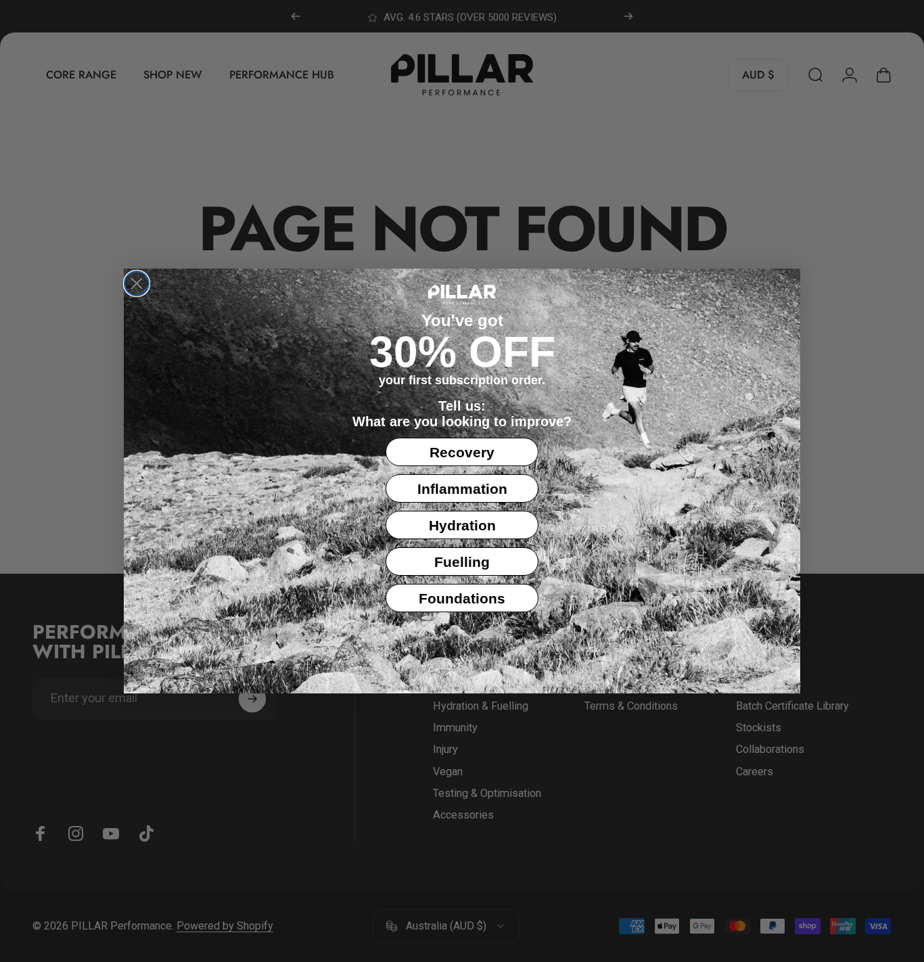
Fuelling (462, 562)
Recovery (462, 452)
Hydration (462, 525)
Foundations (462, 598)
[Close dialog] (136, 283)
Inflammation (462, 489)
